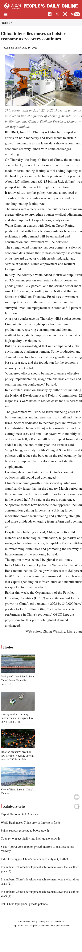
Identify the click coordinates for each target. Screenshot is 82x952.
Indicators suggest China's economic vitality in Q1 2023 (34, 859)
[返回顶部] (77, 806)
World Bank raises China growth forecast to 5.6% (30, 822)
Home (5, 22)
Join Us (49, 921)
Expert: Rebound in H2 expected (20, 814)
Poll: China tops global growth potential (24, 904)
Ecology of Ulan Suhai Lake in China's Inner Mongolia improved (18, 680)
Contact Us (59, 921)
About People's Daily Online (31, 921)
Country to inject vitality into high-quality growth (30, 838)
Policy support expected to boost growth (25, 830)
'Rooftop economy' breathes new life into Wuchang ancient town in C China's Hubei (17, 755)
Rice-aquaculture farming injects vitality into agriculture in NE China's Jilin (17, 717)
